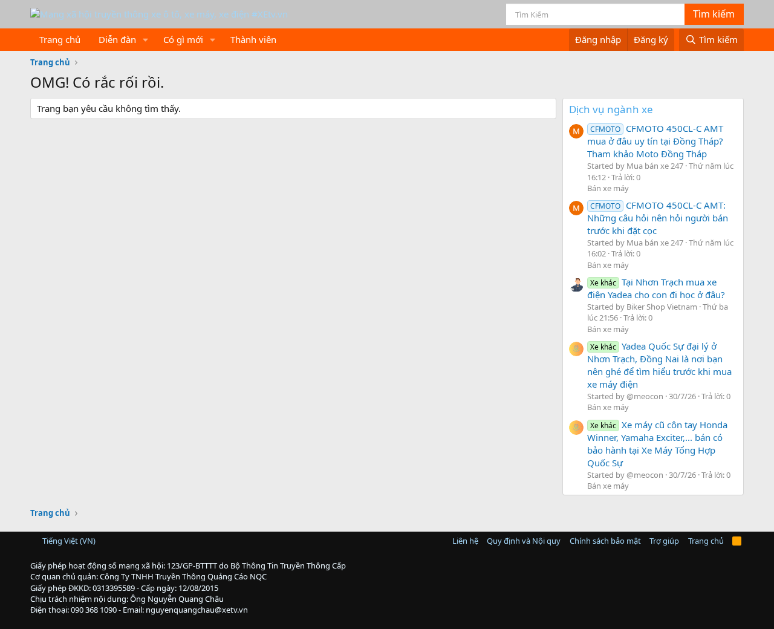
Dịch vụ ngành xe (611, 109)
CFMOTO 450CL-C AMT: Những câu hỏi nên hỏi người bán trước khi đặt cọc (657, 217)
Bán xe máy (608, 188)
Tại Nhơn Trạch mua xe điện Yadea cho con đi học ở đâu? (656, 288)
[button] (145, 39)
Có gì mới (183, 39)
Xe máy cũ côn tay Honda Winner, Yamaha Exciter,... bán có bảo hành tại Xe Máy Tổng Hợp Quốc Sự (657, 444)
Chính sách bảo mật (605, 540)
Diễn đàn (117, 39)
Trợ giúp (664, 540)
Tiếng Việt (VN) (68, 540)
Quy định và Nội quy (524, 540)
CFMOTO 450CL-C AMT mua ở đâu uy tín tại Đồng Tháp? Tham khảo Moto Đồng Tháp (655, 141)
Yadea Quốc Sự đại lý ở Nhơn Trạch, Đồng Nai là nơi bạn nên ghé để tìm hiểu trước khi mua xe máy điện (659, 365)
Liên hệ (465, 540)
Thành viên (253, 39)
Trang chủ (59, 39)
